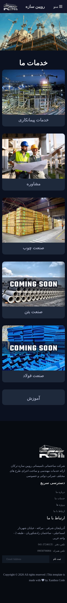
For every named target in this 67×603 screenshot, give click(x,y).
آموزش (33, 398)
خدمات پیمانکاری (33, 120)
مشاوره (34, 184)
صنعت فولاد (33, 375)
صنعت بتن (33, 311)
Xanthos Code (57, 580)
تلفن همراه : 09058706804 (51, 551)
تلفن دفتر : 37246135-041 (51, 544)
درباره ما (60, 492)
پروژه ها (60, 504)
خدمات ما (60, 498)
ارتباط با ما (59, 511)
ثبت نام (57, 559)
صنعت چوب (33, 247)
